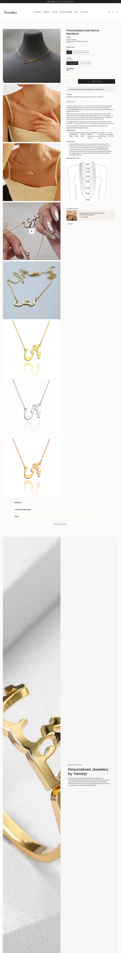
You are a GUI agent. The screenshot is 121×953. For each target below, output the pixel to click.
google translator (102, 147)
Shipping (69, 41)
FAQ (16, 516)
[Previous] (3, 1)
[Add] (112, 217)
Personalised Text (70, 69)
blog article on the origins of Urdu (77, 127)
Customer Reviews (23, 509)
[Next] (117, 1)
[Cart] (117, 12)
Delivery (18, 502)
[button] (37, 12)
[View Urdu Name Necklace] (31, 231)
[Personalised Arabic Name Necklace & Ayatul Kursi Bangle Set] (71, 215)
